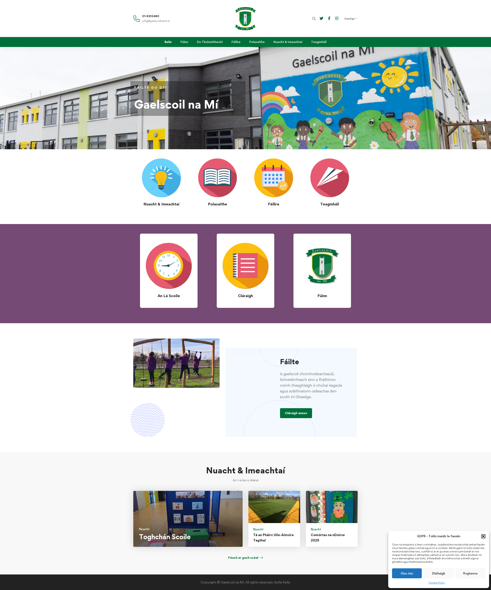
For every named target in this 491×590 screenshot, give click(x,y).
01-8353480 (150, 16)
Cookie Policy (436, 582)
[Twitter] (321, 18)
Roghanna (470, 573)
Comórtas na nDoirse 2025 (328, 537)
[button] (483, 536)
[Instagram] (336, 18)
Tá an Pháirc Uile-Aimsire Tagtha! (273, 537)
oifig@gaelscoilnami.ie (156, 20)
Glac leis (407, 573)
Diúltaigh (438, 573)
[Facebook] (329, 18)
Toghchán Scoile (165, 537)
